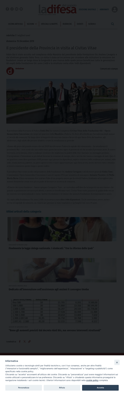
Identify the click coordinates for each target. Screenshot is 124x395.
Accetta (100, 388)
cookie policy (92, 380)
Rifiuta (62, 388)
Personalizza (23, 388)
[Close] (117, 362)
